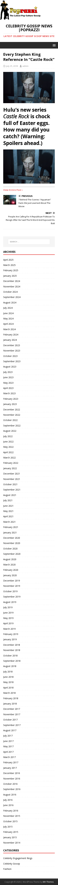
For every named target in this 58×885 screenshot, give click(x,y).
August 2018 (9, 666)
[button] (53, 45)
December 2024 (11, 281)
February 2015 (10, 831)
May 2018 (8, 682)
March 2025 (9, 265)
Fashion (7, 868)
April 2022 (8, 452)
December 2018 (11, 644)
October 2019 (10, 591)
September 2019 (11, 596)
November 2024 (11, 286)
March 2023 (9, 393)
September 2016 (11, 789)
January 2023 (10, 404)
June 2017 (8, 741)
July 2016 (8, 799)
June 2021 (8, 505)
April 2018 (8, 687)
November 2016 (11, 778)
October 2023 (10, 356)
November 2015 (11, 815)
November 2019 (11, 585)
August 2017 (9, 730)
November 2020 (11, 543)
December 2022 (11, 409)
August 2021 (9, 495)
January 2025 (10, 275)
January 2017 (10, 767)
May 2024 (8, 318)
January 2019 (10, 639)
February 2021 (10, 527)
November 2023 (11, 350)
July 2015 (8, 826)
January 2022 (10, 468)
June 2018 (8, 676)
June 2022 (8, 441)
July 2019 (8, 607)
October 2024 (10, 291)
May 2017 (8, 746)
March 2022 (9, 457)
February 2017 (10, 762)
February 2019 (10, 634)
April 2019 (8, 623)
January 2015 (10, 837)
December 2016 (11, 773)
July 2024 (8, 307)
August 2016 (9, 794)
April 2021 (8, 516)
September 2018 (11, 660)
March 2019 (9, 628)
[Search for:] (29, 241)
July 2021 (8, 500)
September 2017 (11, 725)
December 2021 (11, 473)
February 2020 (10, 569)
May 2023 (8, 382)
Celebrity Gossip (11, 863)
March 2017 (9, 757)
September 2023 (11, 361)
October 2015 (10, 821)
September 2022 (11, 425)
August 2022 (9, 430)
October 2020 (10, 548)
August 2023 (9, 366)
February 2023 (10, 398)
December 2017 (11, 708)
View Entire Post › (13, 189)
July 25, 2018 (12, 66)
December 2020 (11, 537)
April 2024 (8, 323)
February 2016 (10, 810)
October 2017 (10, 719)
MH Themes (48, 882)
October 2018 (10, 655)
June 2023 (8, 377)
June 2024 (8, 313)
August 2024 (9, 302)
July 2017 (8, 735)
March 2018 (9, 692)
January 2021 (10, 532)
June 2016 (8, 805)
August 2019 (9, 602)
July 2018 (8, 671)
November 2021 (11, 479)
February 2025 (10, 270)
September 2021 (11, 489)
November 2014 (11, 842)
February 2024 (10, 334)
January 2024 (10, 339)
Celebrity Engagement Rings (17, 858)
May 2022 (8, 446)
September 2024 (11, 297)
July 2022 (8, 436)
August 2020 (9, 559)
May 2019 (8, 618)
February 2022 (10, 462)
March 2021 (9, 521)
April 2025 (8, 259)
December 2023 (11, 345)
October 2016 (10, 783)
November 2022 (11, 414)
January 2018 (10, 703)
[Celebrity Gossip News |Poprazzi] (21, 18)
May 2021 (8, 511)
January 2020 (10, 575)
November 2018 (11, 650)
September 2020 (11, 553)
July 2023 (8, 372)
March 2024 (9, 329)
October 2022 (10, 420)
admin (25, 66)
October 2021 (10, 484)
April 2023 (8, 388)
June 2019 (8, 612)
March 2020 (9, 564)
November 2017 (11, 714)
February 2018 (10, 698)
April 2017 (8, 751)
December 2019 (11, 580)
